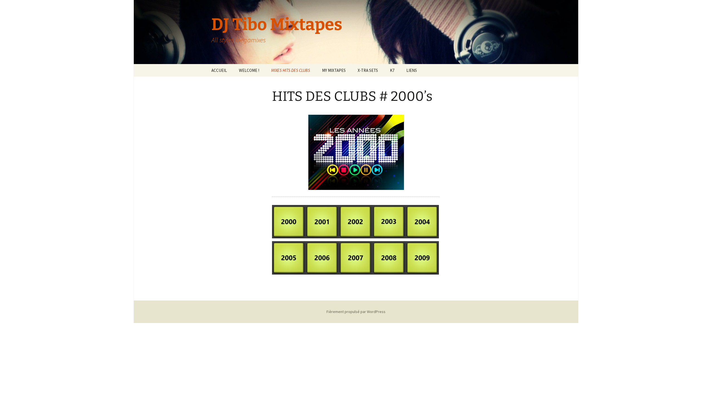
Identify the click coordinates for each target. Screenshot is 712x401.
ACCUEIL (219, 70)
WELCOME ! (249, 70)
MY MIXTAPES (334, 70)
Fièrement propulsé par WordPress (356, 311)
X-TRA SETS (368, 70)
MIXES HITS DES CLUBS (290, 70)
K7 (392, 70)
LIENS (411, 70)
